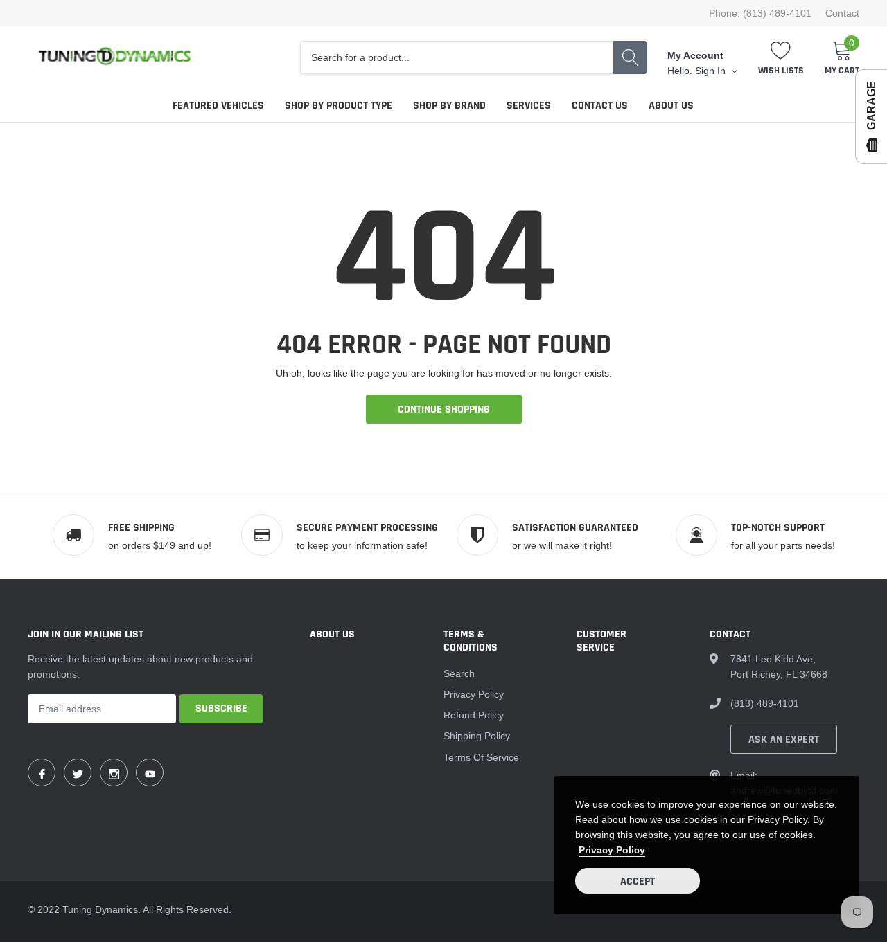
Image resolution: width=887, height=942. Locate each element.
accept (637, 881)
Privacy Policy (474, 694)
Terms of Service (481, 757)
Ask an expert (783, 739)
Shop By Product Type (338, 105)
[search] (630, 57)
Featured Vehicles (218, 105)
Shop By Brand (449, 105)
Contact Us (600, 105)
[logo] (114, 57)
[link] (41, 772)
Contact (842, 13)
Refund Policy (474, 715)
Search (459, 673)
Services (529, 105)
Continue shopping (444, 409)
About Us (671, 105)
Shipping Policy (477, 735)
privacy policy (612, 849)
